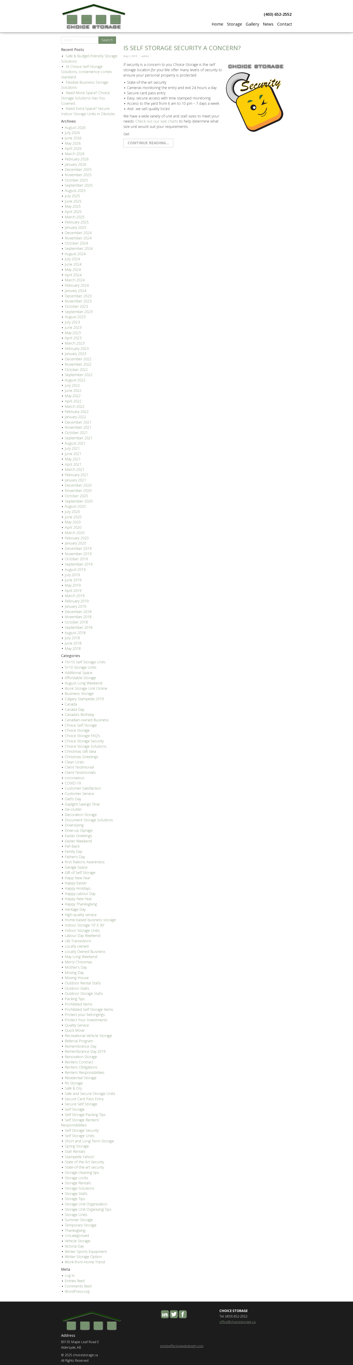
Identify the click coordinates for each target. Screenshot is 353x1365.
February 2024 (77, 285)
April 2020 (73, 527)
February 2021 (77, 474)
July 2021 (72, 448)
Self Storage (75, 1109)
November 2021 (78, 427)
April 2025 (73, 211)
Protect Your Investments (86, 1019)
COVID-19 (73, 783)
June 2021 (73, 453)
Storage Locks (76, 1177)
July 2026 (72, 132)
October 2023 (76, 306)
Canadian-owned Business (87, 719)
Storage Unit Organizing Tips (88, 1209)
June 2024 (73, 264)
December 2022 (78, 358)
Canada (71, 704)
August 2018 (75, 632)
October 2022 (76, 369)
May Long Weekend (81, 956)
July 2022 (72, 385)
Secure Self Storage (81, 1103)
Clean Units (74, 762)
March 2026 (75, 153)
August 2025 (75, 190)
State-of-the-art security (84, 1167)
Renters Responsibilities (84, 1072)
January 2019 (75, 606)
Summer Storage (79, 1219)
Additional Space (78, 672)
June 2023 (73, 327)
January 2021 (75, 480)
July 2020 (72, 511)
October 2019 (76, 558)
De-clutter (73, 809)
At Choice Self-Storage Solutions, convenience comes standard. (86, 71)
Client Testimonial (79, 767)
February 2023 (77, 348)
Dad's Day (73, 798)
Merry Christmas (78, 961)
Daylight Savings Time (82, 804)
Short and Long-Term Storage (89, 1140)
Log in (70, 1275)
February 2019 (77, 601)
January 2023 (75, 353)
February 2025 (77, 222)
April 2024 (73, 274)
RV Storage (74, 1083)
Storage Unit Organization (86, 1204)
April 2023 (73, 337)
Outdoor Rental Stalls (83, 983)
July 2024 (72, 258)
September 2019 (79, 564)
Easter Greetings (78, 835)
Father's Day (75, 856)
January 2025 (75, 227)
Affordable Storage (80, 677)
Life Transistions (78, 940)
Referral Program (79, 1040)
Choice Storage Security (84, 740)
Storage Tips (75, 1198)
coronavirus (74, 777)
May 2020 (73, 522)
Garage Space (76, 867)
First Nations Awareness (85, 861)
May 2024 (73, 269)
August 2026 (75, 127)
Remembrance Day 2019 (85, 1051)
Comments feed (78, 1286)
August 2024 (75, 253)
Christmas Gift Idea (80, 751)
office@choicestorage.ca (237, 1322)
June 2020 (73, 516)
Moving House (77, 977)
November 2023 (78, 301)
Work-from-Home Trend (85, 1261)
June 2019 (73, 579)
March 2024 (75, 279)
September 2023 (79, 311)
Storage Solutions (79, 1188)
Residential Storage (80, 1077)
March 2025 (75, 216)
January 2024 (75, 290)
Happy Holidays (77, 888)
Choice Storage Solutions (85, 746)
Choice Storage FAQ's (82, 735)
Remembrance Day (80, 1046)
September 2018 (79, 627)
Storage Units (76, 1214)
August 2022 (75, 380)
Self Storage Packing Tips (85, 1114)
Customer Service (79, 793)
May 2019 (73, 585)
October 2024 (76, 243)
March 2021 (75, 469)
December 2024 (78, 232)
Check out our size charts (156, 121)
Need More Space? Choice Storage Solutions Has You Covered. (85, 98)
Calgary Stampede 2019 (84, 698)
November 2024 (78, 238)
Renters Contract (79, 1062)
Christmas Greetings (81, 756)
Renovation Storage (81, 1056)
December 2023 (78, 295)
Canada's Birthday (79, 714)
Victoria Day (74, 1246)
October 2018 (76, 622)
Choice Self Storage (81, 725)
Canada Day (74, 709)
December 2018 (78, 611)
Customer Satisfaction (83, 788)
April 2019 (73, 590)
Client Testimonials (80, 772)
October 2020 (76, 495)
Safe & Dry (73, 1088)
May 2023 (73, 332)
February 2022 (77, 411)
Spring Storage (77, 1146)
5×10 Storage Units (80, 667)
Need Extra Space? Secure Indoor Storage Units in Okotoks (88, 111)
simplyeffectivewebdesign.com (181, 1346)
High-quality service (81, 914)
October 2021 (76, 432)
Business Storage (79, 693)
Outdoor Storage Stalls (84, 993)
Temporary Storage (80, 1225)
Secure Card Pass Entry (84, 1098)
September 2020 (79, 501)
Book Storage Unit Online (86, 688)
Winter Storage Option (83, 1256)
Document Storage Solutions (89, 819)
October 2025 (76, 180)
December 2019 (78, 548)
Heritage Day (75, 909)
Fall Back (72, 846)
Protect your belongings (85, 1014)
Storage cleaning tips (82, 1172)
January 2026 (75, 164)
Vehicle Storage (77, 1240)
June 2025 (73, 201)
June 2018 (73, 643)
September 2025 (79, 185)
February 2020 (77, 537)
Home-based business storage (90, 919)
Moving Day (74, 972)
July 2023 (72, 322)
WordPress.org (77, 1291)
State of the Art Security (84, 1161)
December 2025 (78, 169)
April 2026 (73, 148)
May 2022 (73, 395)
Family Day (73, 851)
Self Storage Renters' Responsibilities (80, 1122)
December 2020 (78, 485)
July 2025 (72, 195)
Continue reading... (148, 142)
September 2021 (79, 437)
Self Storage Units (79, 1135)
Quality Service (77, 1025)
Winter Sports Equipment (86, 1251)
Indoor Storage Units (82, 930)
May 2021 (73, 459)
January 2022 (75, 416)
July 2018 (72, 637)
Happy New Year (78, 898)
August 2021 (75, 443)
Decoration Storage (81, 814)
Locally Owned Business (85, 951)
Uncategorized (77, 1235)
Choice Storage (77, 730)
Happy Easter (76, 882)
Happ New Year (77, 877)
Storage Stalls (76, 1193)
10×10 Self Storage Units (85, 661)
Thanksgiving (75, 1230)
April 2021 (73, 464)
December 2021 (78, 422)
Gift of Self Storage (80, 872)
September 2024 (79, 248)
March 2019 (75, 595)
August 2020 (75, 506)
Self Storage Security (82, 1130)
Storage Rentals (78, 1182)
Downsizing (74, 825)
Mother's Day (76, 967)
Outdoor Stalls (77, 988)
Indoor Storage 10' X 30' (84, 925)
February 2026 (77, 159)
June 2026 (73, 137)
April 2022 (73, 401)
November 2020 (78, 490)
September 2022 (79, 374)
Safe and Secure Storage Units (90, 1093)
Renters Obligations (81, 1067)
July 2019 (72, 574)
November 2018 (78, 616)
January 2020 (75, 543)
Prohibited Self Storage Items (89, 1009)
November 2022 (78, 364)
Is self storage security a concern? (182, 48)
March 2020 (75, 532)
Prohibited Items (78, 1004)
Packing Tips (75, 998)
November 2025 (78, 174)
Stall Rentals (75, 1151)
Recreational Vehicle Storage (88, 1035)
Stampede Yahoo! (79, 1156)
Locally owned (77, 946)
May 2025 (73, 206)
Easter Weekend (78, 841)
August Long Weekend (83, 683)
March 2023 (75, 343)
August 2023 (75, 316)
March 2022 (75, 406)
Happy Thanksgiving (81, 904)
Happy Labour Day (80, 893)
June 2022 (73, 390)
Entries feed (75, 1280)
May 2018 (73, 648)
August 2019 (75, 569)
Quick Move (74, 1030)
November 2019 (78, 553)
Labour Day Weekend (83, 935)
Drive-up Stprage (79, 830)
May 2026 (73, 143)
